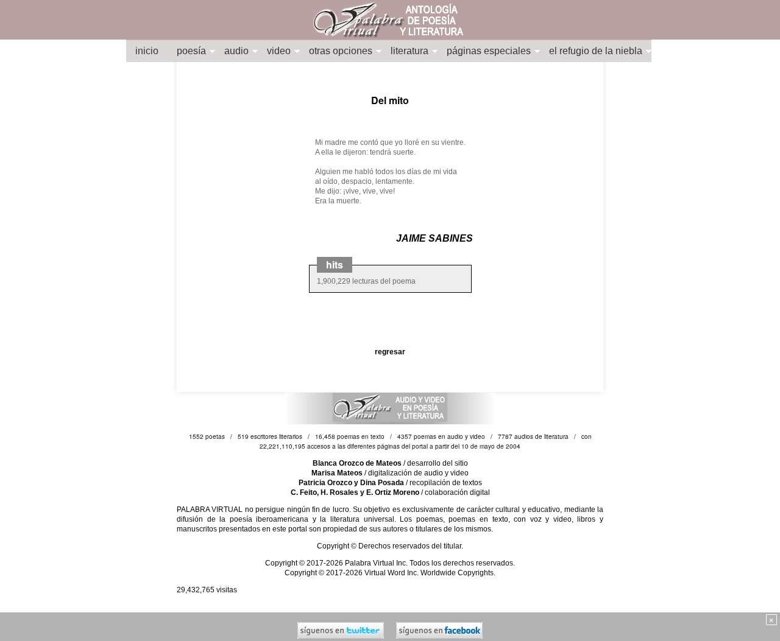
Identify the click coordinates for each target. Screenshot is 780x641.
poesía (191, 51)
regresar (390, 352)
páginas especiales (489, 51)
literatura (409, 51)
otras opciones (340, 51)
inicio (146, 51)
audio (236, 51)
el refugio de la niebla (595, 51)
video (279, 51)
